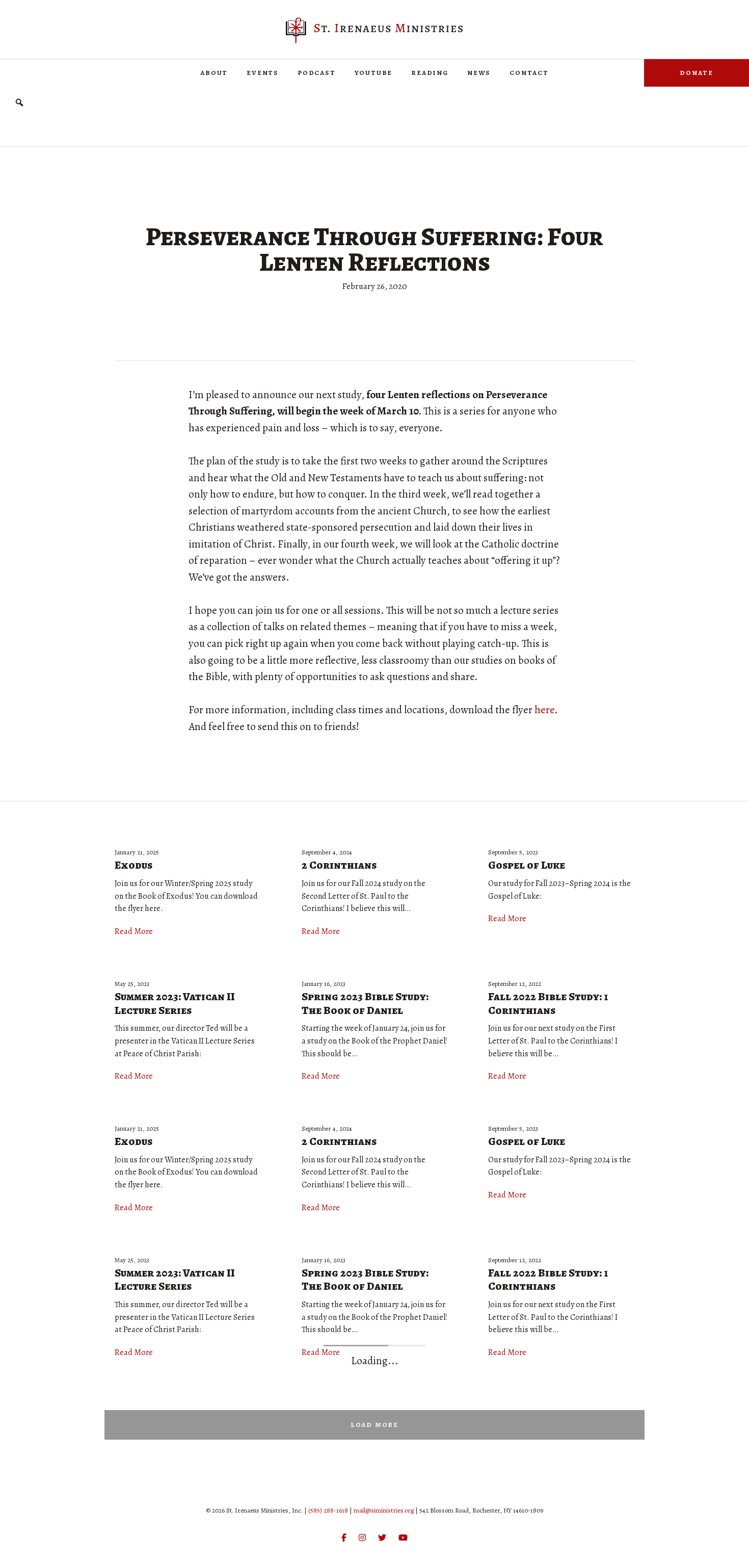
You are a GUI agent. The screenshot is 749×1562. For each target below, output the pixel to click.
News (479, 72)
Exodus (133, 865)
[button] (19, 103)
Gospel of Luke (526, 865)
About (214, 72)
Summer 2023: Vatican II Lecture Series (175, 1003)
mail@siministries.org (384, 1510)
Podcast (317, 72)
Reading (429, 72)
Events (263, 72)
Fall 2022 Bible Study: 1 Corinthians (548, 1003)
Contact (529, 72)
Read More (134, 931)
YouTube (374, 72)
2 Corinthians (339, 865)
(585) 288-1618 (328, 1510)
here (544, 709)
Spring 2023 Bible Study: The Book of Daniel (365, 1003)
